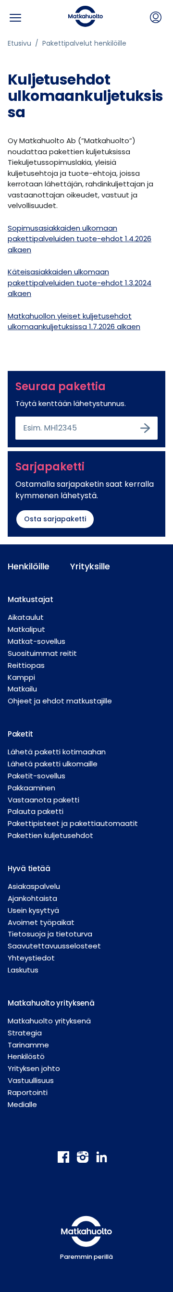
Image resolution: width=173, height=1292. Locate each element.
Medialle (22, 1104)
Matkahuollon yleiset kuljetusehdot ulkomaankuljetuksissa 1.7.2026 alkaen (74, 321)
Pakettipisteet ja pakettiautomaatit (73, 823)
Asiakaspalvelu (34, 886)
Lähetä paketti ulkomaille (53, 764)
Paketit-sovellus (36, 776)
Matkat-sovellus (36, 641)
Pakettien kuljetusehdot (50, 835)
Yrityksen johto (34, 1068)
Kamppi (21, 677)
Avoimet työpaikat (41, 922)
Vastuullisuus (31, 1080)
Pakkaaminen (31, 788)
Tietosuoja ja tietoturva (50, 934)
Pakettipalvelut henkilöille (84, 43)
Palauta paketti (35, 811)
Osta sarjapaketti (55, 519)
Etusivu (19, 43)
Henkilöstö (26, 1056)
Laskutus (23, 970)
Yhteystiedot (31, 958)
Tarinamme (28, 1045)
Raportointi (28, 1092)
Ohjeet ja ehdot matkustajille (60, 701)
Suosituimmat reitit (42, 653)
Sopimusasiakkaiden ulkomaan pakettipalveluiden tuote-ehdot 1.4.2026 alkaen (79, 239)
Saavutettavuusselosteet (54, 946)
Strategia (25, 1033)
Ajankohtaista (32, 898)
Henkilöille (28, 566)
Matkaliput (26, 629)
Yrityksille (90, 566)
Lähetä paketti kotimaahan (57, 752)
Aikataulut (26, 617)
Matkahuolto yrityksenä (49, 1021)
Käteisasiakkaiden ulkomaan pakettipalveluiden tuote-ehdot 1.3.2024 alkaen (79, 282)
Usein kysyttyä (33, 910)
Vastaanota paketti (43, 800)
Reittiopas (26, 665)
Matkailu (22, 689)
